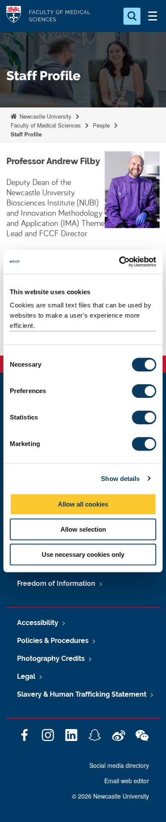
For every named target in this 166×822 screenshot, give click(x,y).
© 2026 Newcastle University (110, 796)
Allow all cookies (83, 504)
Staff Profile (26, 134)
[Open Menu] (152, 16)
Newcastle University (45, 116)
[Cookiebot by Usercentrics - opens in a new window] (119, 261)
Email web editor (126, 780)
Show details (120, 478)
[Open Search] (131, 16)
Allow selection (83, 529)
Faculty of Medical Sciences (46, 125)
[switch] (144, 391)
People (101, 125)
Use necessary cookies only (83, 554)
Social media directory (119, 765)
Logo (13, 16)
